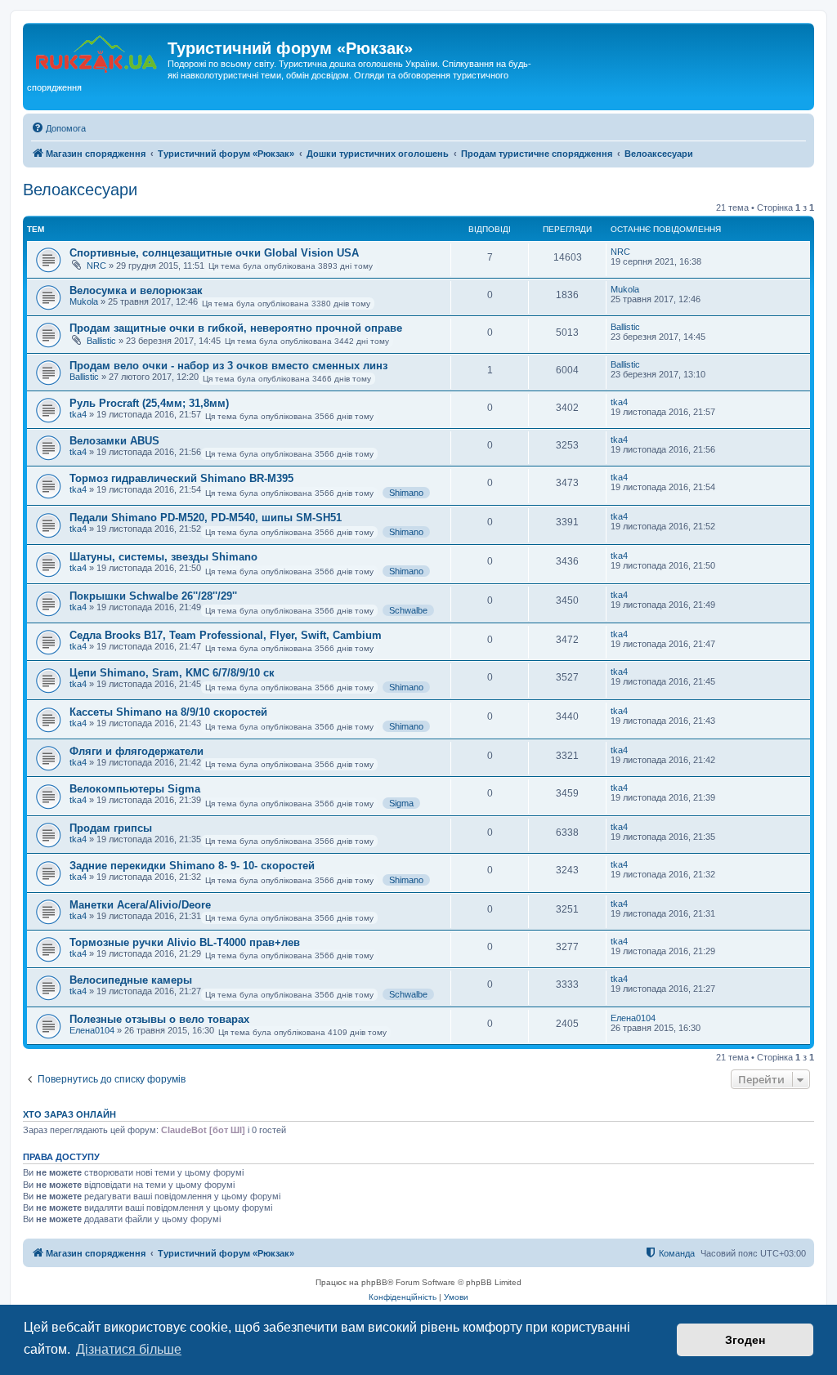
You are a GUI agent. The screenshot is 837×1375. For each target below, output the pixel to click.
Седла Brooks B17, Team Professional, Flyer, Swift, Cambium (225, 635)
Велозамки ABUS (114, 441)
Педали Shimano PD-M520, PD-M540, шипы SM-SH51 (205, 517)
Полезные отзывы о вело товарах (159, 1019)
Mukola (83, 301)
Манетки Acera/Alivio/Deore (140, 905)
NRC (96, 265)
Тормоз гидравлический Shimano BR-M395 (181, 478)
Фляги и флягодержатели (136, 751)
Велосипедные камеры (130, 980)
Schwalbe (408, 610)
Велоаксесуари (80, 190)
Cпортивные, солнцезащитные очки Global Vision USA (214, 253)
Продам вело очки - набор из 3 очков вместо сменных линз (228, 365)
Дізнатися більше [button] (128, 1349)
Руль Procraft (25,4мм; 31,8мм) (149, 403)
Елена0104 (91, 1030)
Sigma (401, 803)
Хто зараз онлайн (69, 1114)
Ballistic (101, 341)
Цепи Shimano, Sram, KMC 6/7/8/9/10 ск (172, 673)
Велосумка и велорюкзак (136, 290)
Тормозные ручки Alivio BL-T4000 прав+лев (184, 942)
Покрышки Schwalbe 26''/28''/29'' (153, 596)
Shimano (406, 493)
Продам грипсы (110, 828)
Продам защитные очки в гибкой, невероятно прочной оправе (235, 328)
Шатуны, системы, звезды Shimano (163, 557)
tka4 (78, 414)
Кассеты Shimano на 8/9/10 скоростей (168, 712)
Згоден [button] (745, 1339)
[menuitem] (58, 128)
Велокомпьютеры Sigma (134, 789)
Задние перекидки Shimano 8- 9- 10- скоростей (192, 865)
